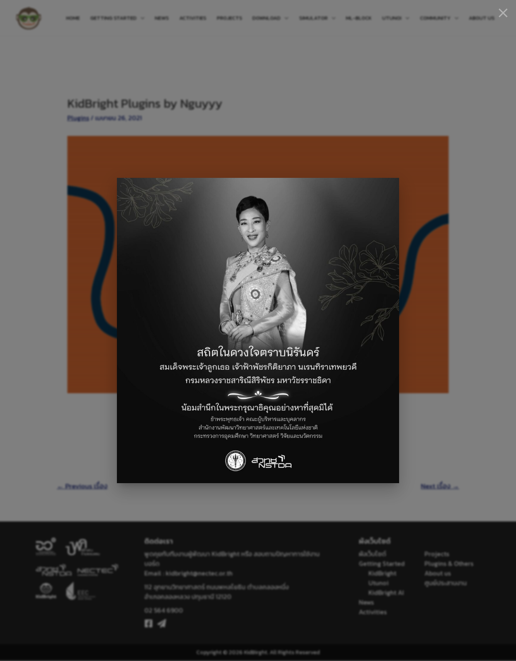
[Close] (503, 13)
